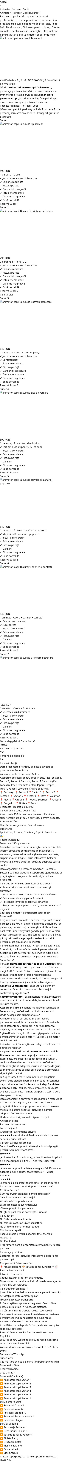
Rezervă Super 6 (9, 650)
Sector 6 (51, 945)
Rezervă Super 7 (9, 737)
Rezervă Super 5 (9, 559)
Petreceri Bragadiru (13, 1412)
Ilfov (19, 872)
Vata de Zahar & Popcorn (16, 1434)
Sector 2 (50, 869)
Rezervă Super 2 (9, 291)
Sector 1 (40, 869)
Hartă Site (5, 1460)
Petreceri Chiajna (11, 1420)
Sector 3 (4, 872)
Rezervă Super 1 (9, 203)
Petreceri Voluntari (12, 1409)
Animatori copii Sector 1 (15, 1380)
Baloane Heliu (9, 1449)
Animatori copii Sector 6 (15, 1398)
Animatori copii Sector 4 (15, 1391)
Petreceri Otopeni (12, 1405)
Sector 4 (29, 945)
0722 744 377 (7, 1372)
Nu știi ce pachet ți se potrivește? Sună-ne (23, 1212)
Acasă (3, 1)
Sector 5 (40, 945)
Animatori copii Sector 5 (15, 1394)
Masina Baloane (11, 1445)
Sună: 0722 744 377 (30, 80)
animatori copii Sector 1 (22, 1036)
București (34, 31)
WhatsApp (19, 1354)
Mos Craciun (9, 1453)
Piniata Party (9, 1438)
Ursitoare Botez (11, 1442)
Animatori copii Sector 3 (15, 1387)
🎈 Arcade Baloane (10, 1266)
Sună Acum (6, 1354)
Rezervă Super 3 (9, 385)
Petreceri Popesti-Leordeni (17, 1416)
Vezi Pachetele (8, 80)
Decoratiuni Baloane (13, 1431)
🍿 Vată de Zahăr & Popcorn (38, 1266)
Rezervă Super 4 (9, 472)
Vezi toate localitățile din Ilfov (16, 807)
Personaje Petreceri (13, 1427)
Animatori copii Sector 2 (15, 1383)
